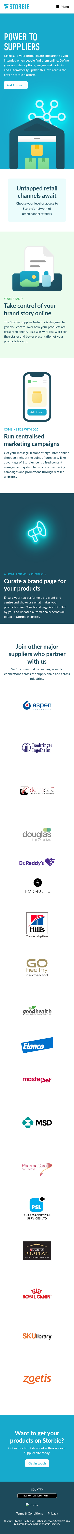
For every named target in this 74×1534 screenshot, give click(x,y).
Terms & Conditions (29, 1513)
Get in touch (37, 1463)
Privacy (53, 1513)
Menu (64, 6)
